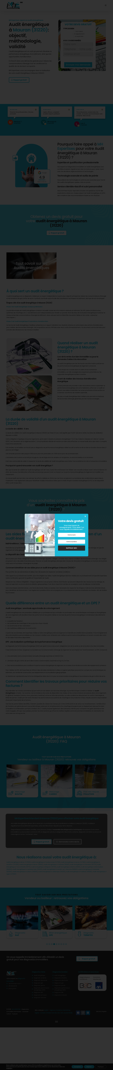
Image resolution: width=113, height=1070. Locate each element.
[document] (56, 535)
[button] (85, 516)
